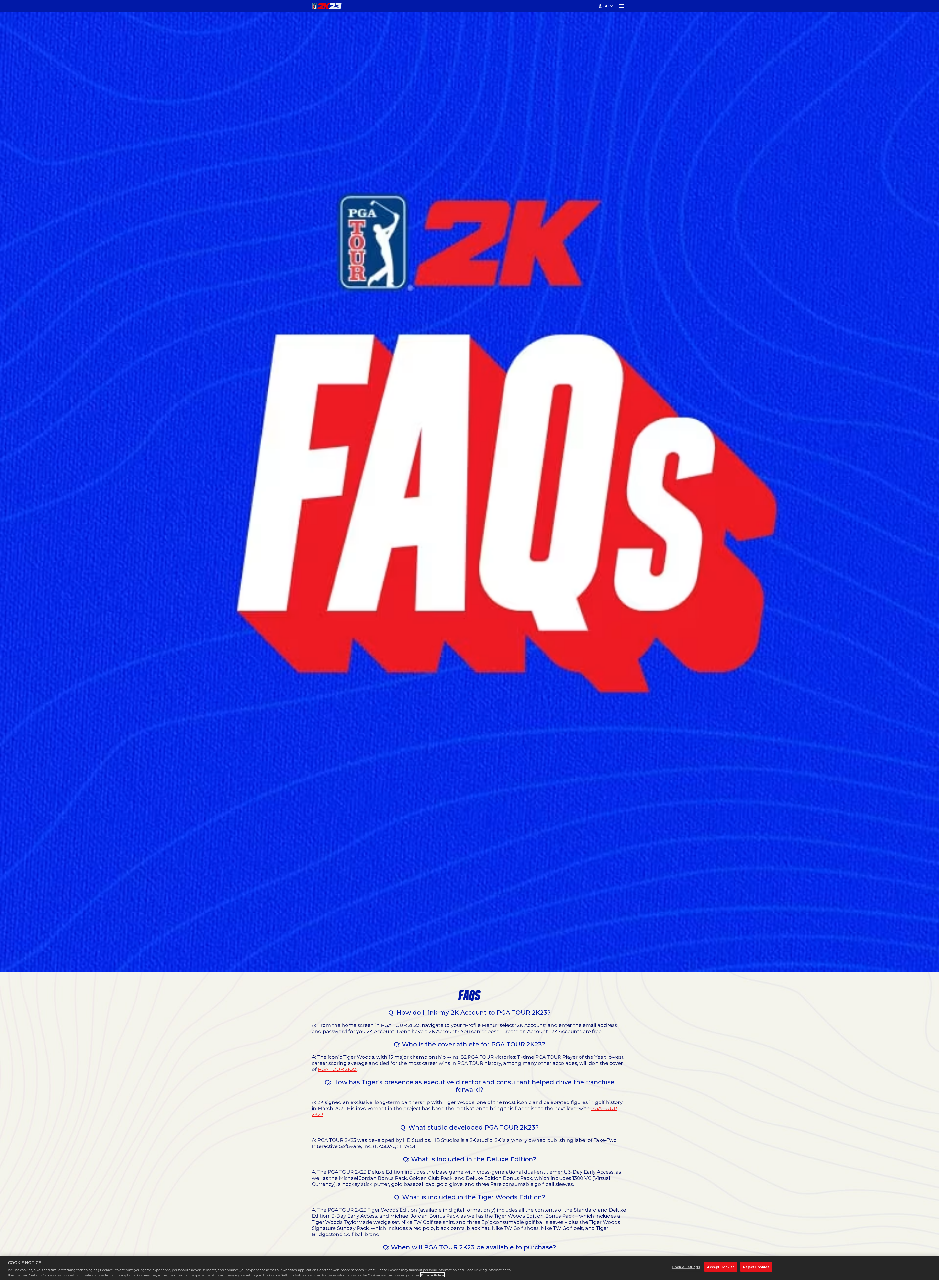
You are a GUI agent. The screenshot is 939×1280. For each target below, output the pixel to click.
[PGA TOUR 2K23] (327, 6)
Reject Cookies (756, 1267)
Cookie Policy (432, 1275)
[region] (469, 1268)
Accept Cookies (721, 1267)
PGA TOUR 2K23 (337, 1069)
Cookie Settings (686, 1267)
